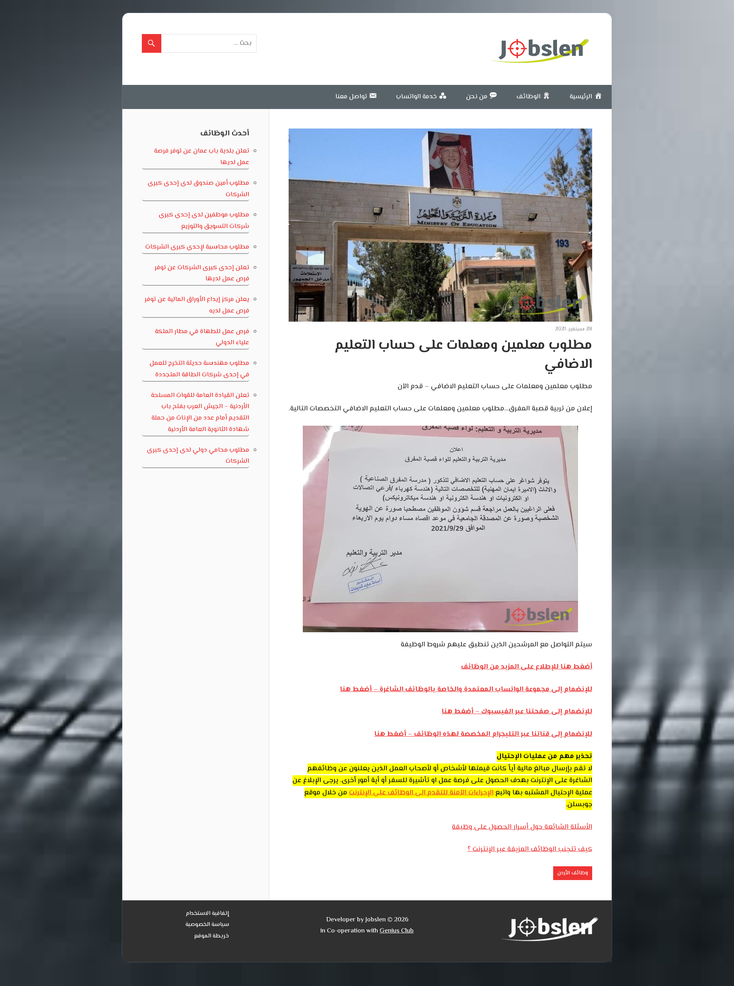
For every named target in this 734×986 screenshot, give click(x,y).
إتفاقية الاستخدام (207, 913)
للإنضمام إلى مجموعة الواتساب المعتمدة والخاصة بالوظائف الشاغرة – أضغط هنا (466, 689)
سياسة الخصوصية (207, 924)
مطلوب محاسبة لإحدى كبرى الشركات (197, 247)
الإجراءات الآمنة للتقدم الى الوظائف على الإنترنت (421, 792)
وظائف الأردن (572, 873)
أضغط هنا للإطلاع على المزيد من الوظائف (526, 667)
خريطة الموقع (211, 936)
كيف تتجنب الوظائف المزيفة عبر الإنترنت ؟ (530, 849)
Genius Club (397, 931)
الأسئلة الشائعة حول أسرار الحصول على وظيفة (522, 827)
